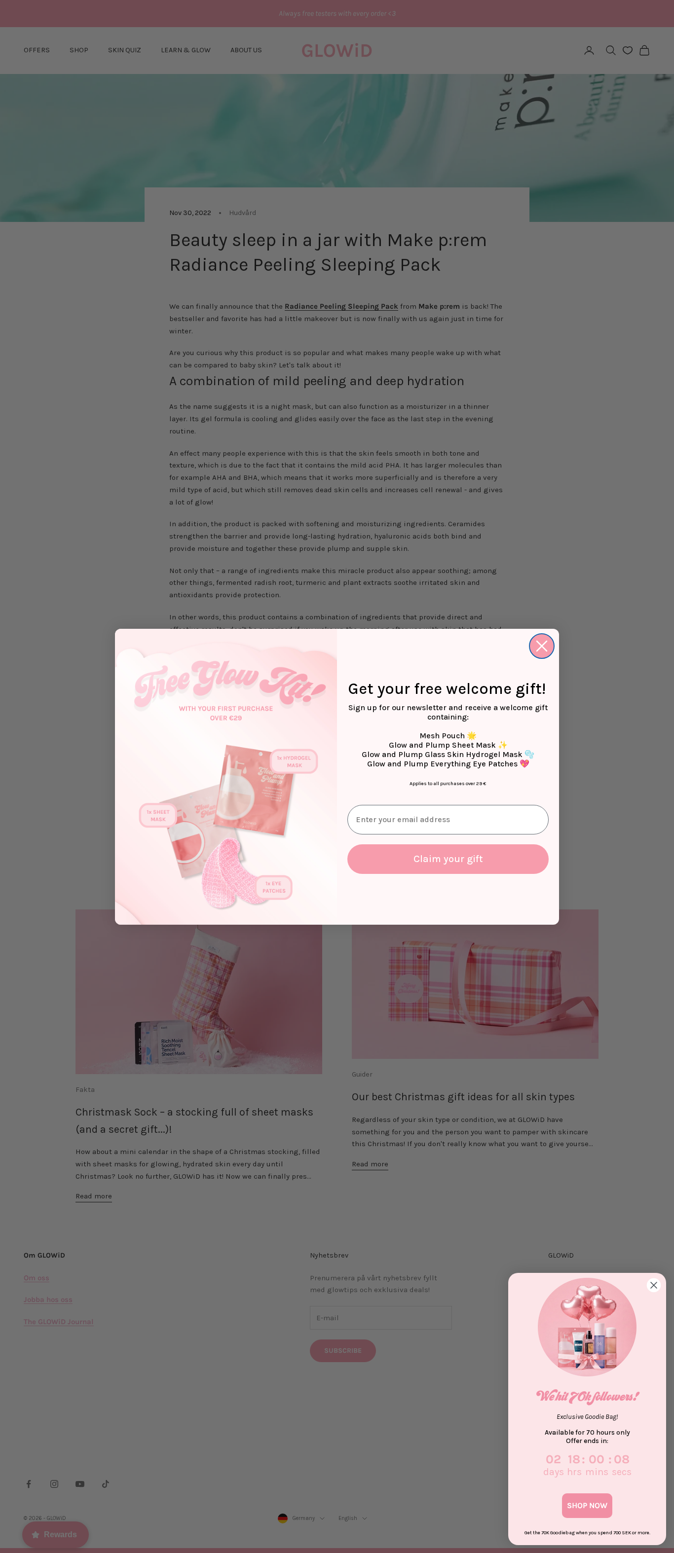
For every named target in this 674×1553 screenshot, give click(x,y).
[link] (587, 1327)
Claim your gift (448, 859)
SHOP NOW (587, 1505)
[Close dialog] (541, 646)
